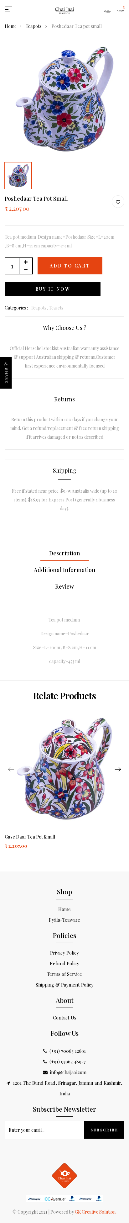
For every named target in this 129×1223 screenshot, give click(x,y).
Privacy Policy (64, 953)
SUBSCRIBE (104, 1129)
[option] (64, 99)
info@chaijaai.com (68, 1072)
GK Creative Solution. (95, 1212)
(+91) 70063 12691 (67, 1051)
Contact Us (64, 1017)
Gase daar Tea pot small (30, 837)
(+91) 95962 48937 (67, 1061)
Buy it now (52, 289)
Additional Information (64, 570)
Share (6, 376)
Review (64, 586)
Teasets (56, 308)
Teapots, (40, 308)
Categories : (16, 308)
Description (64, 553)
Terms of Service (64, 974)
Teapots (34, 26)
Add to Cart (70, 266)
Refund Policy (64, 963)
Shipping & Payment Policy (65, 985)
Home (11, 26)
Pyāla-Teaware (64, 920)
